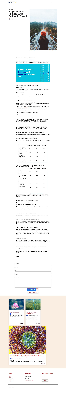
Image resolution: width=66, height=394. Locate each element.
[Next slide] (48, 73)
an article (31, 59)
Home (10, 376)
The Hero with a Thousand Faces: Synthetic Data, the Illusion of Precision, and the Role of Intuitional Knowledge (26, 356)
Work (10, 379)
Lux (33, 85)
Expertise (10, 378)
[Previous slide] (18, 73)
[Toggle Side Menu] (57, 2)
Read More (21, 323)
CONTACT (53, 2)
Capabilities (11, 379)
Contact (10, 381)
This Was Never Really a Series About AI (31, 313)
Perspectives (11, 380)
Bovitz (12, 314)
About (10, 377)
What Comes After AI (14, 312)
